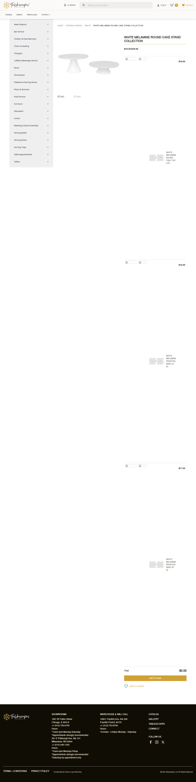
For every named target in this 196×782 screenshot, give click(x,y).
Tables (17, 161)
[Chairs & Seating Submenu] (48, 46)
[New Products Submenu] (48, 24)
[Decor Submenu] (48, 67)
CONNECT (154, 729)
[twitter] (163, 742)
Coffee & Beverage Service (26, 60)
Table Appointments (23, 154)
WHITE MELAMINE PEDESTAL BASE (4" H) (171, 361)
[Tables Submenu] (48, 161)
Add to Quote (155, 678)
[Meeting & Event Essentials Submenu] (48, 125)
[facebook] (151, 742)
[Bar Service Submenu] (48, 31)
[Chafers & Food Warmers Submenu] (48, 39)
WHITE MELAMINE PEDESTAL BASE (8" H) (171, 564)
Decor (16, 67)
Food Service (19, 96)
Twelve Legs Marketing (73, 772)
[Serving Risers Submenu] (48, 140)
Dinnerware (19, 75)
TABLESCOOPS (157, 724)
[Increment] (160, 158)
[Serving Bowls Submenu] (48, 132)
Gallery (19, 15)
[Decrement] (152, 158)
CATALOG (154, 714)
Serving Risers (20, 140)
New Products (20, 24)
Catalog (8, 15)
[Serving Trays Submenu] (48, 147)
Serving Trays (20, 147)
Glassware (18, 111)
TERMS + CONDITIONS (15, 771)
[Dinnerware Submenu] (48, 75)
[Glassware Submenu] (48, 111)
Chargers (18, 53)
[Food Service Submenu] (48, 96)
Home (60, 26)
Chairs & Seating (21, 46)
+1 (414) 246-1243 (61, 745)
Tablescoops (32, 15)
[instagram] (157, 742)
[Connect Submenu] (51, 14)
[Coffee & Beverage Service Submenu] (48, 60)
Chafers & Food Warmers (25, 39)
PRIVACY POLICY (40, 771)
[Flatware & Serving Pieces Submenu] (48, 82)
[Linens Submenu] (48, 118)
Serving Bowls (20, 132)
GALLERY (154, 719)
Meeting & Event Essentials (26, 125)
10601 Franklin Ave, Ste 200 (113, 719)
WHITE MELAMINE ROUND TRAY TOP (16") (171, 158)
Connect (45, 15)
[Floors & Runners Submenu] (48, 89)
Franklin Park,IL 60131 (111, 722)
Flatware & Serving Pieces (25, 82)
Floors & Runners (21, 89)
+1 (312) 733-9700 (61, 726)
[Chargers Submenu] (48, 53)
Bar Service (19, 31)
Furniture (18, 104)
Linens (17, 118)
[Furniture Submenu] (48, 104)
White (88, 26)
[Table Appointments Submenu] (48, 154)
